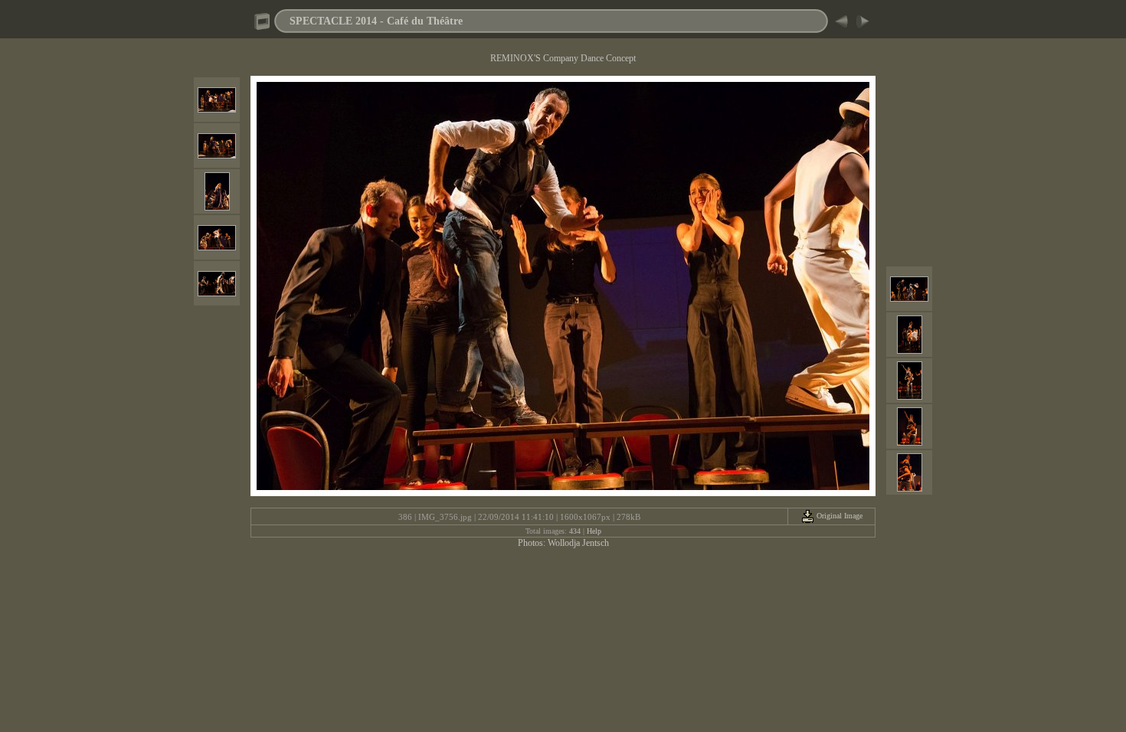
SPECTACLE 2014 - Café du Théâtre (376, 21)
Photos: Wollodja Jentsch (563, 543)
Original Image (838, 515)
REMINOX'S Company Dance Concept (563, 58)
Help (594, 531)
